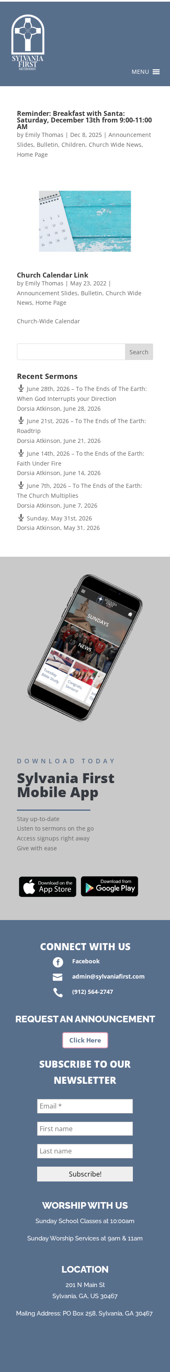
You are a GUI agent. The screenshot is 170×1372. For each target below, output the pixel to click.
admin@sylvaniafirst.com (108, 976)
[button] (140, 72)
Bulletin (47, 144)
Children (73, 144)
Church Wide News (115, 144)
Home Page (32, 154)
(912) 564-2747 (92, 991)
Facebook (86, 961)
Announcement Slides (47, 293)
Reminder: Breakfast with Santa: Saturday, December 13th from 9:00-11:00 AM (84, 120)
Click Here (85, 1040)
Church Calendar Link (52, 275)
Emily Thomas (44, 135)
